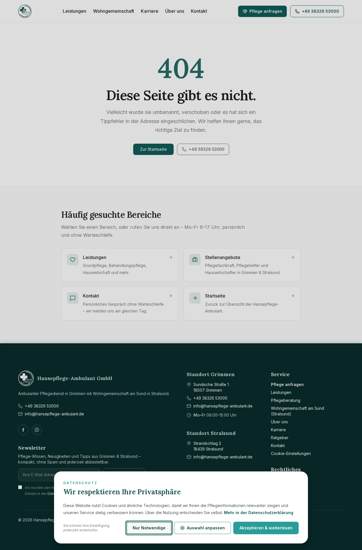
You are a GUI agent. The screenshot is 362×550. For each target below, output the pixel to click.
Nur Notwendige (149, 527)
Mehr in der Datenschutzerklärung (258, 512)
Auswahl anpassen (206, 527)
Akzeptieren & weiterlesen (266, 527)
